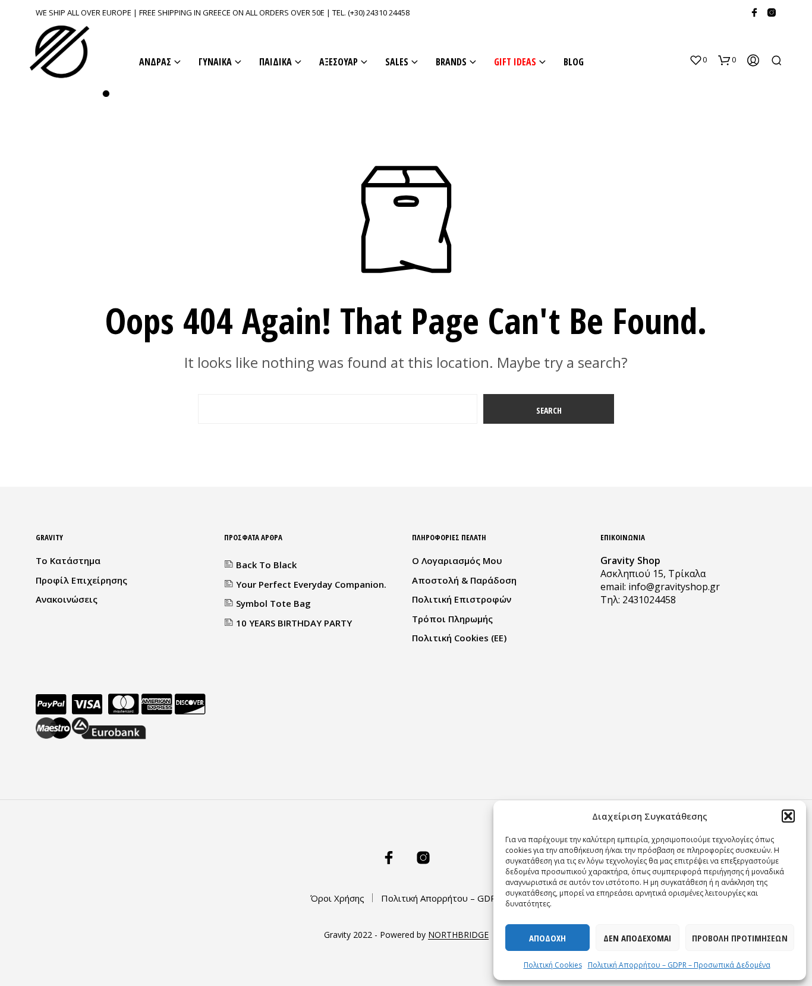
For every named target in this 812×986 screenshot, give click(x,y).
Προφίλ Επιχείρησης (81, 580)
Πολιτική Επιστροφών (461, 599)
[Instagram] (771, 12)
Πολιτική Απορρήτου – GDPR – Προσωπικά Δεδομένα (679, 965)
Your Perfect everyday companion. (311, 584)
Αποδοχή (547, 938)
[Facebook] (754, 12)
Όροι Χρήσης (337, 898)
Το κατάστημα (68, 560)
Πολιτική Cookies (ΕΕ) (459, 638)
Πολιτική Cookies (553, 965)
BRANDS (451, 61)
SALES (396, 61)
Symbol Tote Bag (273, 603)
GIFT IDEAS (515, 61)
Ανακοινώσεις (66, 599)
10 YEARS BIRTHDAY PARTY (294, 623)
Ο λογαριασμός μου (457, 560)
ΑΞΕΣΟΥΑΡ (338, 61)
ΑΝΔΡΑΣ (155, 61)
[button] (788, 816)
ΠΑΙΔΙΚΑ (275, 61)
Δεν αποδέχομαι (637, 938)
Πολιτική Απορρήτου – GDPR (441, 898)
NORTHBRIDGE (458, 935)
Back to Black (266, 565)
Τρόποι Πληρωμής (452, 619)
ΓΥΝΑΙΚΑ (215, 61)
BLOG (574, 61)
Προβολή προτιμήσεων (740, 938)
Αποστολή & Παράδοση (464, 580)
